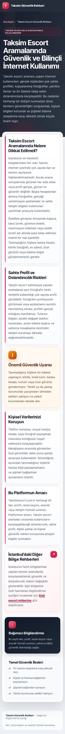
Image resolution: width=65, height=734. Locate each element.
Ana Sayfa (8, 21)
